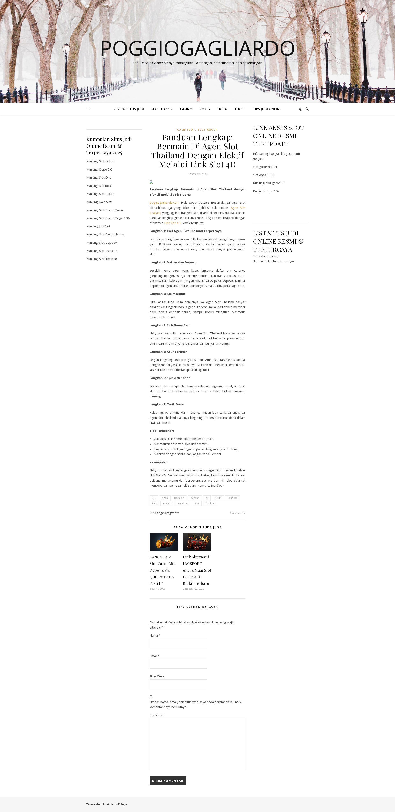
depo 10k (272, 191)
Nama (155, 635)
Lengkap (233, 498)
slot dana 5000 (263, 175)
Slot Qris (105, 177)
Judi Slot (104, 226)
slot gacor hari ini (265, 167)
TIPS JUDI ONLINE (267, 109)
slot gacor (208, 129)
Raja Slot (105, 202)
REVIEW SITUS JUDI (129, 109)
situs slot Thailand (266, 256)
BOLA (222, 109)
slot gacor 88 (275, 183)
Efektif (217, 498)
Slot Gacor (106, 193)
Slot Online (106, 161)
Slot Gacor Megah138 (114, 218)
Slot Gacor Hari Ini (112, 234)
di (207, 498)
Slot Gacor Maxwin (112, 210)
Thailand (210, 503)
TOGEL (239, 109)
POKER (205, 109)
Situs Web (157, 676)
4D (154, 498)
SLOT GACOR (162, 109)
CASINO (186, 109)
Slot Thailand (108, 259)
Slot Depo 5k (108, 242)
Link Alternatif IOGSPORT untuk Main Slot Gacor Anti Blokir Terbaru (197, 570)
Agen (165, 498)
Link (154, 503)
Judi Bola (105, 185)
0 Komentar (237, 513)
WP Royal (122, 804)
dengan (195, 498)
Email (154, 656)
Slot (197, 503)
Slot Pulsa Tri (108, 251)
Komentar (157, 715)
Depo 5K (105, 169)
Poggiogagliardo (197, 47)
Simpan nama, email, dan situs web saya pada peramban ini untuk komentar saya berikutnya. (195, 704)
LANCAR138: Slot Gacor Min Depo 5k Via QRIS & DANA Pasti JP (163, 570)
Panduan (183, 503)
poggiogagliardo (168, 513)
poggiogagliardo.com (164, 202)
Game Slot (186, 129)
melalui (167, 503)
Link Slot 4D (172, 223)
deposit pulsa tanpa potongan (274, 261)
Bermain (179, 498)
